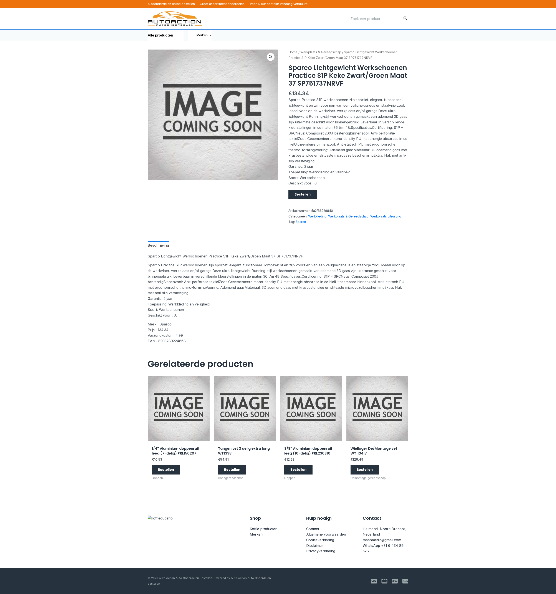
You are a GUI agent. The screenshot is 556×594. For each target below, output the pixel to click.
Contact (312, 529)
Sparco (301, 222)
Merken (202, 35)
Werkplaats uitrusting (385, 216)
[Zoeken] (405, 18)
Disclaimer (314, 545)
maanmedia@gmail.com (382, 540)
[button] (210, 35)
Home (293, 52)
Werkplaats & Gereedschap (320, 52)
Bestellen (303, 194)
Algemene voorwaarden (326, 534)
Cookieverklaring (320, 540)
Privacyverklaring (320, 551)
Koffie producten (263, 529)
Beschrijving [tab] (158, 245)
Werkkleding (317, 216)
